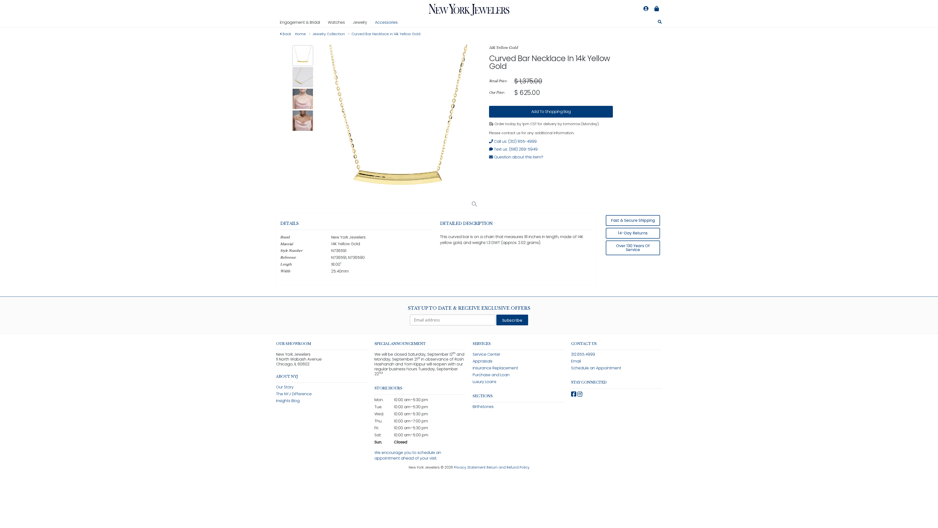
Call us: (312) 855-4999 (515, 141)
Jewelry (362, 22)
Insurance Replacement (495, 368)
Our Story (285, 387)
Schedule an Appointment (596, 368)
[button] (302, 55)
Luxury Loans (484, 382)
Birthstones (483, 406)
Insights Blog (288, 401)
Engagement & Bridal (302, 22)
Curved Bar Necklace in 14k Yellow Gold (549, 62)
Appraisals (482, 361)
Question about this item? (518, 157)
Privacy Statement (470, 467)
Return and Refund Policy (508, 467)
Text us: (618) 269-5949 (515, 149)
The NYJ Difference (294, 394)
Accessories (386, 22)
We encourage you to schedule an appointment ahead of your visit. (407, 455)
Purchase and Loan (491, 375)
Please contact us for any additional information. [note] (532, 133)
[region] (551, 87)
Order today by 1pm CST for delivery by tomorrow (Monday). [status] (546, 123)
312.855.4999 (583, 354)
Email (576, 361)
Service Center (486, 354)
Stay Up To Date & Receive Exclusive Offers (469, 308)
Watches (338, 22)
